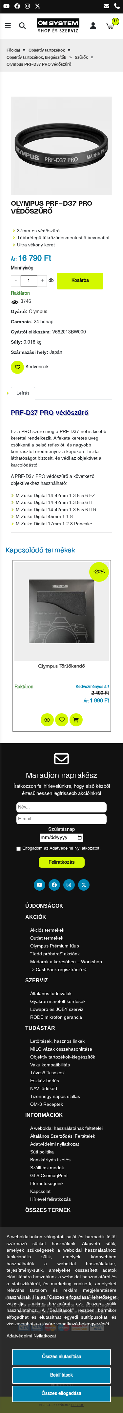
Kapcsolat (40, 1191)
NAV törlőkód (43, 1088)
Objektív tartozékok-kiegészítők (62, 1057)
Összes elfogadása (61, 1394)
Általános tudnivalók (51, 993)
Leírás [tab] (23, 393)
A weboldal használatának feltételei (66, 1128)
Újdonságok (44, 906)
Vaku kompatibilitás (50, 1064)
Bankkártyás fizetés (50, 1159)
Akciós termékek (47, 930)
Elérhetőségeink (47, 1183)
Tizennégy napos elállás (55, 1096)
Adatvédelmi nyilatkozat (54, 1144)
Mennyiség (22, 268)
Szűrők (81, 57)
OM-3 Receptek (46, 1104)
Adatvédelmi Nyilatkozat (73, 848)
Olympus (38, 312)
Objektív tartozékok (47, 50)
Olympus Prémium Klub (54, 945)
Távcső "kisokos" (47, 1072)
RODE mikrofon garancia (56, 1017)
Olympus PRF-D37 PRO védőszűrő (39, 64)
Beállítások (61, 1375)
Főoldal (13, 50)
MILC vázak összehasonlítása (61, 1049)
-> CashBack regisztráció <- (59, 969)
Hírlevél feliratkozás (50, 1199)
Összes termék (48, 1210)
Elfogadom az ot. (61, 848)
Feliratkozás (62, 862)
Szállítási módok (47, 1167)
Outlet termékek (46, 938)
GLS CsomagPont (49, 1175)
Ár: (14, 260)
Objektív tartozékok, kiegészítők (36, 57)
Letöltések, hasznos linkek (57, 1041)
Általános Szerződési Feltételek (62, 1136)
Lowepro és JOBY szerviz (56, 1009)
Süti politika (42, 1151)
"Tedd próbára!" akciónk (55, 953)
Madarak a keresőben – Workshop (66, 961)
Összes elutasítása (61, 1357)
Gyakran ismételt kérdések (58, 1001)
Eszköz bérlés (44, 1080)
